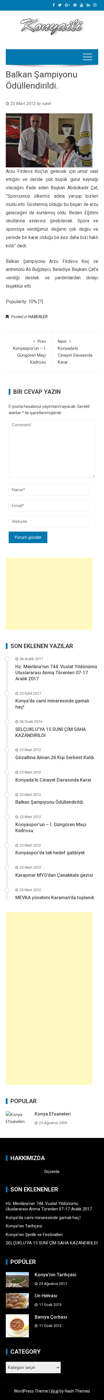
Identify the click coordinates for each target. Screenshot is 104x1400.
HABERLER (37, 316)
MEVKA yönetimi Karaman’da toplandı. (55, 897)
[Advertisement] (49, 594)
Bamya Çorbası (51, 1317)
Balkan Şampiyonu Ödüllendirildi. (49, 802)
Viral (55, 1391)
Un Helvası (46, 1295)
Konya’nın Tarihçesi (24, 1226)
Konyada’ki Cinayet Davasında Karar (53, 780)
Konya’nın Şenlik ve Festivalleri (34, 1234)
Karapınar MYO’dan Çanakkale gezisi (54, 875)
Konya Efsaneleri (53, 1114)
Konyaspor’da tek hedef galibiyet (50, 852)
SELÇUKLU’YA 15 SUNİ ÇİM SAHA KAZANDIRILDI (52, 1243)
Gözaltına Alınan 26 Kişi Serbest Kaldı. (55, 757)
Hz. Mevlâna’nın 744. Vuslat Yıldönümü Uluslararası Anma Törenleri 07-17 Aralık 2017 (56, 672)
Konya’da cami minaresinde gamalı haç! (43, 1217)
